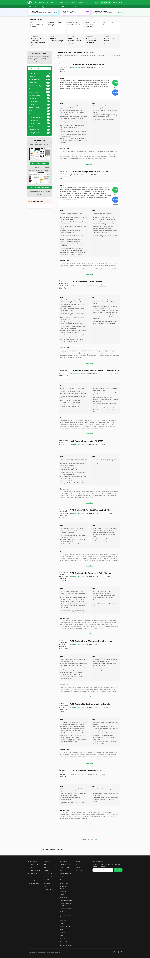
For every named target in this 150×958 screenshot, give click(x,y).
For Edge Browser (33, 874)
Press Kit (62, 939)
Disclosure (79, 870)
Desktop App (53, 2)
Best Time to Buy (39, 7)
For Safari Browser (33, 877)
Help (61, 923)
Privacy (78, 864)
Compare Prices (64, 867)
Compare (62, 932)
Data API (80, 2)
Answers (57, 7)
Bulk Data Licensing (66, 909)
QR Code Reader (65, 883)
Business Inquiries (65, 945)
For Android (31, 867)
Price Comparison (65, 864)
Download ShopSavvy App (39, 163)
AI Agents (63, 891)
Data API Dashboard (66, 900)
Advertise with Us (65, 926)
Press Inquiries (64, 942)
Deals (66, 2)
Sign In (115, 2)
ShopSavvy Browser (33, 883)
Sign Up (120, 2)
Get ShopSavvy (105, 2)
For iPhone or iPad (33, 864)
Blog (86, 2)
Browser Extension (43, 2)
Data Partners (64, 920)
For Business (73, 2)
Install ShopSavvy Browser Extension (39, 187)
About (62, 929)
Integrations (63, 897)
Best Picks (30, 7)
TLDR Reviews (65, 7)
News (45, 867)
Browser (61, 2)
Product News (75, 7)
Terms (78, 867)
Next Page (94, 839)
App (36, 2)
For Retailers (63, 912)
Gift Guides (49, 7)
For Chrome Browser (34, 870)
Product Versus (48, 889)
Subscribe (118, 870)
